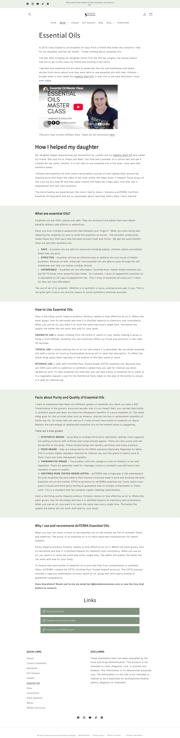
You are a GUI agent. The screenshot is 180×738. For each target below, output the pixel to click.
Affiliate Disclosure (36, 708)
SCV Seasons (33, 673)
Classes (30, 678)
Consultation (33, 693)
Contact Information (37, 663)
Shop (29, 688)
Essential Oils (33, 683)
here (112, 134)
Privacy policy (98, 735)
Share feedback (35, 698)
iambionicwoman (52, 735)
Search (30, 658)
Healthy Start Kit (84, 76)
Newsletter (32, 668)
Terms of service (114, 735)
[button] (30, 14)
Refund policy (84, 735)
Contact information (134, 735)
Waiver (30, 703)
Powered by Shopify (67, 735)
